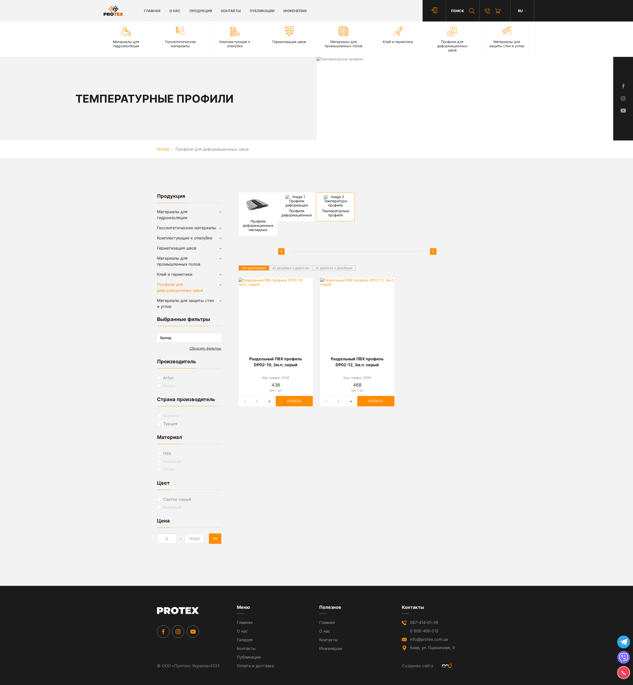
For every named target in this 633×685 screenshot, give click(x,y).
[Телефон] (487, 11)
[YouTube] (193, 631)
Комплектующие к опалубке (184, 237)
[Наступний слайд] (433, 251)
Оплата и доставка (255, 665)
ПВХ (167, 453)
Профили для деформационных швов (180, 287)
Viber (623, 657)
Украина (171, 415)
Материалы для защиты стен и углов (185, 303)
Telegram (623, 642)
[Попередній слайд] (281, 251)
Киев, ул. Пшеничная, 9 (432, 647)
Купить (294, 401)
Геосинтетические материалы (186, 227)
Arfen (168, 377)
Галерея (244, 639)
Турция (170, 423)
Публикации (262, 11)
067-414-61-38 (424, 622)
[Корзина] (497, 11)
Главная (152, 11)
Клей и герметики (174, 274)
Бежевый (172, 507)
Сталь (169, 469)
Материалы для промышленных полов (178, 261)
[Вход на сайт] (434, 10)
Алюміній (172, 461)
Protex (169, 385)
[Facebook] (163, 631)
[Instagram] (178, 631)
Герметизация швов (176, 248)
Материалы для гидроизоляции (172, 214)
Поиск (457, 11)
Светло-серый (177, 499)
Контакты (231, 11)
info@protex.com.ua (429, 639)
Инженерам (295, 11)
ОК (215, 538)
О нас (175, 11)
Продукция (200, 11)
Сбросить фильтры (205, 348)
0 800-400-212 (424, 630)
